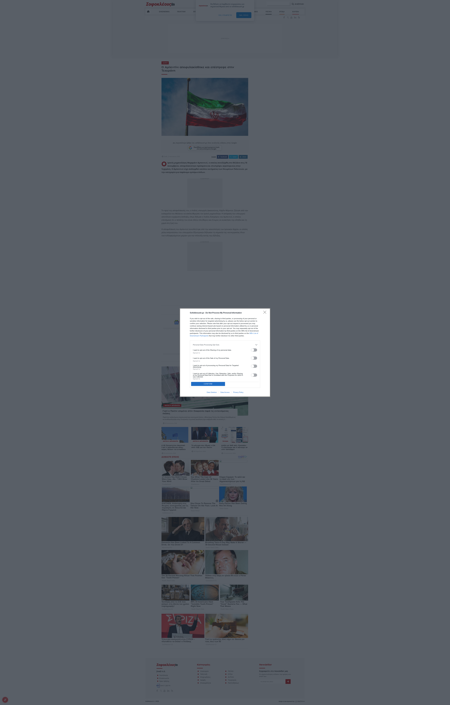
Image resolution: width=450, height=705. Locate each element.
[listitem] (225, 345)
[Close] (265, 313)
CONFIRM (208, 384)
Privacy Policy (238, 392)
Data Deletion (212, 392)
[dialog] (225, 352)
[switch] (254, 350)
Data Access (225, 392)
